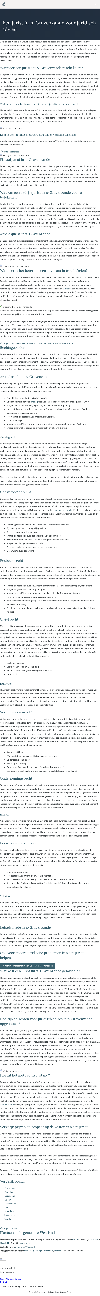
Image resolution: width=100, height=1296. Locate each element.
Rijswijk (38, 1250)
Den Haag (9, 1192)
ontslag (34, 401)
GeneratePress (65, 1292)
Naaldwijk (4, 1243)
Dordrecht (9, 1195)
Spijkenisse (9, 1215)
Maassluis (58, 1250)
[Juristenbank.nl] (3, 4)
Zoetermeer (10, 1203)
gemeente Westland (25, 1246)
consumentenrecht (63, 510)
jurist (66, 288)
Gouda (7, 1219)
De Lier (75, 1239)
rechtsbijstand (7, 1104)
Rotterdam (9, 1188)
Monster (94, 1239)
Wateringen (25, 1243)
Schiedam (9, 1211)
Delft (7, 1207)
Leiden (7, 1199)
